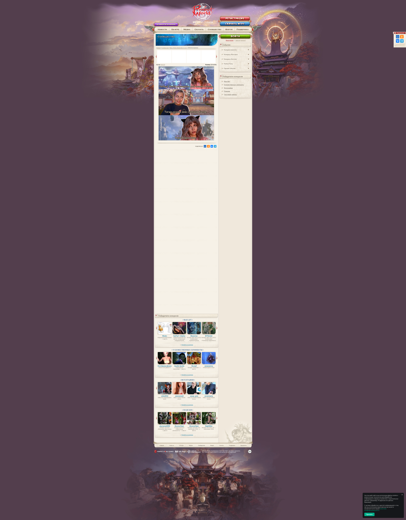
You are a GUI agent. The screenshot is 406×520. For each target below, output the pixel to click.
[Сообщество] (214, 29)
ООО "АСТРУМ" (223, 450)
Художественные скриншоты (234, 85)
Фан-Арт (227, 81)
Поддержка (232, 445)
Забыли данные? (240, 40)
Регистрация (229, 40)
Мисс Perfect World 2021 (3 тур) (178, 47)
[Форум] (229, 29)
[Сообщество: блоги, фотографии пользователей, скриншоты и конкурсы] (186, 29)
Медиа (212, 445)
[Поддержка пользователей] (243, 29)
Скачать (221, 445)
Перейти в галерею (187, 345)
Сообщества (165, 47)
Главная (158, 47)
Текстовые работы (230, 94)
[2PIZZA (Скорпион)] (186, 140)
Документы (244, 445)
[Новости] (161, 29)
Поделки (227, 91)
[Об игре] (175, 29)
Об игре (181, 445)
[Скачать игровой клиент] (199, 29)
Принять (369, 514)
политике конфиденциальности (375, 509)
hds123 (163, 64)
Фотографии (228, 88)
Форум (191, 445)
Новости (171, 445)
